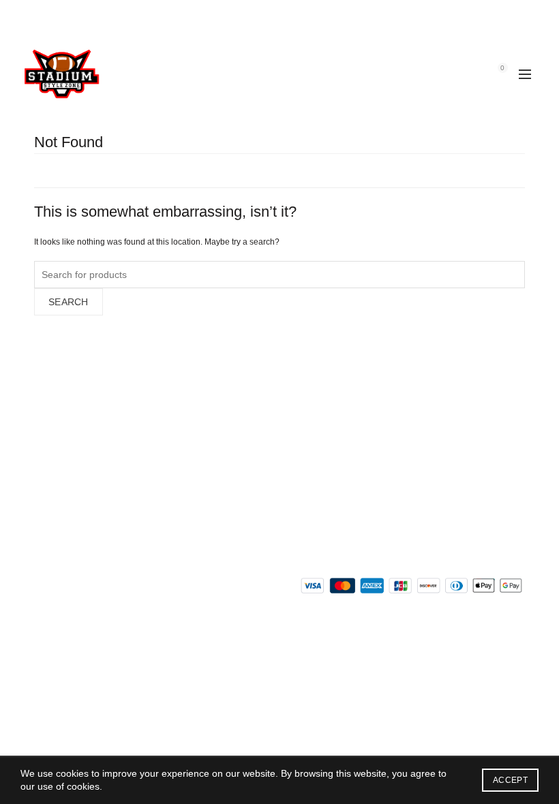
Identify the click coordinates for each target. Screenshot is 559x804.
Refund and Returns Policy (91, 436)
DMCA (48, 535)
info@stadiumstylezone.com (381, 450)
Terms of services (72, 496)
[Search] (464, 74)
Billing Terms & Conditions (90, 417)
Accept (510, 780)
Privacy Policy (63, 476)
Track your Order (71, 515)
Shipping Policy (67, 456)
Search (68, 301)
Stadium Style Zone (255, 655)
